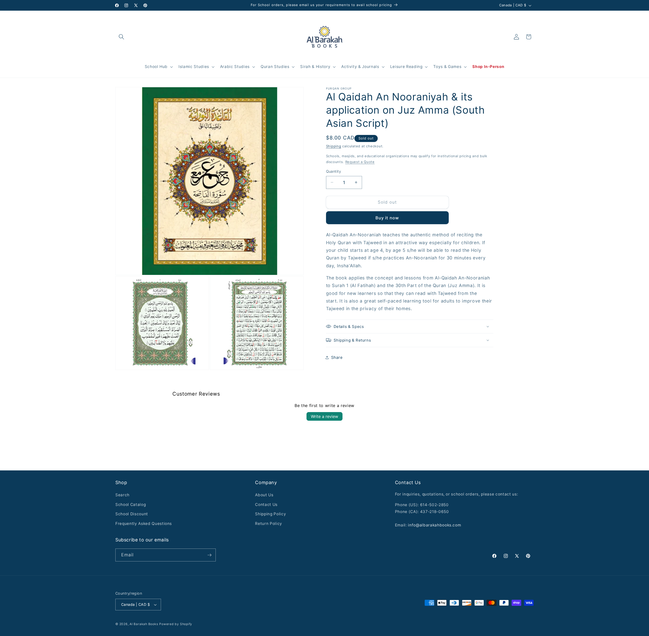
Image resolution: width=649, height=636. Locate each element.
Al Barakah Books (144, 624)
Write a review (324, 416)
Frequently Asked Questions (143, 523)
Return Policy (268, 523)
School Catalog (130, 504)
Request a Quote (360, 162)
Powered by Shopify (175, 624)
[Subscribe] (209, 555)
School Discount (131, 513)
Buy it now (387, 217)
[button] (121, 37)
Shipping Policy (270, 513)
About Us (264, 494)
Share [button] (337, 357)
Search (122, 494)
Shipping (333, 146)
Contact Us (266, 504)
